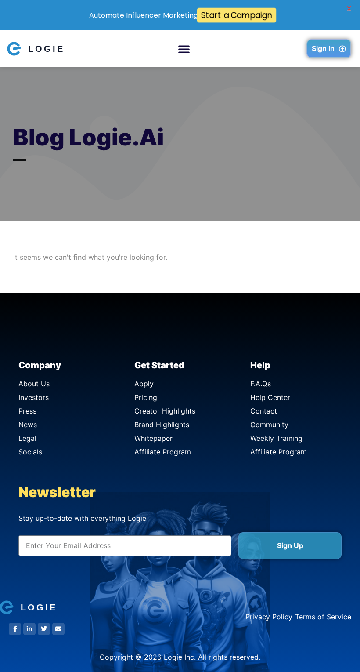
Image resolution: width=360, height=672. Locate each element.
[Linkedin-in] (29, 629)
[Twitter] (44, 629)
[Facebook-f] (15, 629)
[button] (184, 49)
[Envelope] (58, 629)
